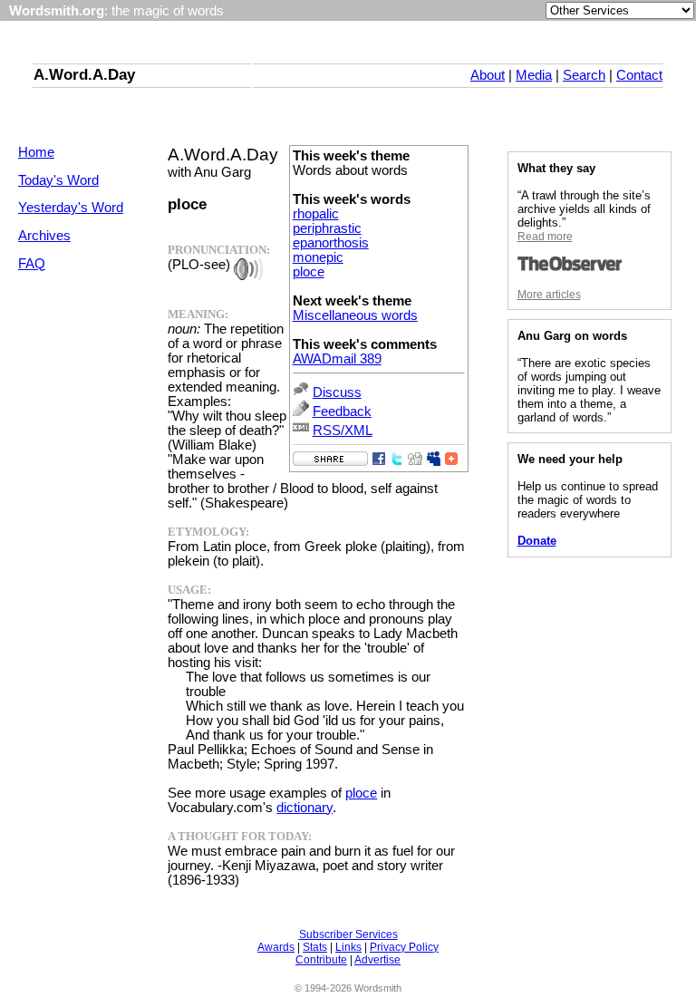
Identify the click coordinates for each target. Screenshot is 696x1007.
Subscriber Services (348, 934)
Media (534, 75)
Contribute (321, 960)
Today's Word (58, 180)
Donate (536, 540)
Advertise (377, 960)
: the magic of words (116, 11)
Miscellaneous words (355, 315)
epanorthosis (331, 243)
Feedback (342, 411)
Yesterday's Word (70, 207)
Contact (639, 75)
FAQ (31, 264)
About (487, 75)
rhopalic (316, 214)
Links (348, 947)
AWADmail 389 (337, 359)
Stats (315, 947)
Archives (44, 235)
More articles (549, 294)
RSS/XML (342, 430)
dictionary (304, 807)
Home (36, 152)
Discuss (337, 392)
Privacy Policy (404, 947)
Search (584, 75)
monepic (318, 257)
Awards (276, 947)
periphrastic (327, 228)
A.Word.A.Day (84, 74)
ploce (308, 272)
